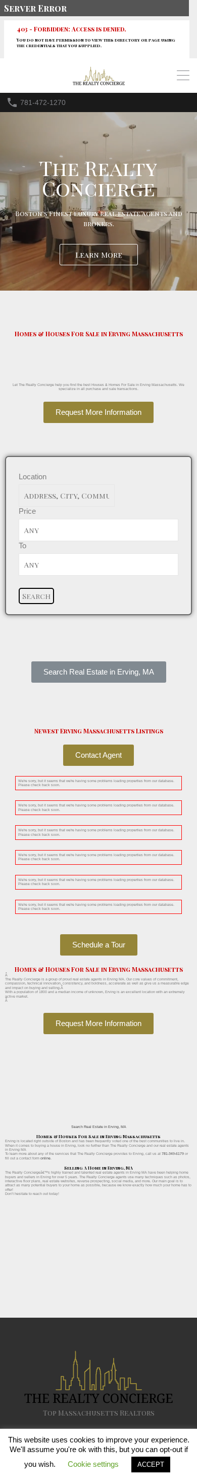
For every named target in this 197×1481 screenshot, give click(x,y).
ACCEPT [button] (150, 1464)
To (22, 545)
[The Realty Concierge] (98, 83)
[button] (98, 672)
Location (32, 476)
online (45, 1158)
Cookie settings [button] (93, 1464)
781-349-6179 (173, 1153)
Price (27, 511)
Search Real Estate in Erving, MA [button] (98, 1127)
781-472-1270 (43, 102)
